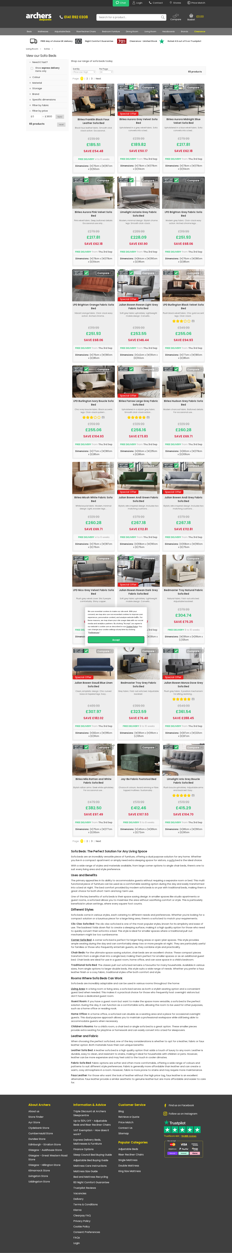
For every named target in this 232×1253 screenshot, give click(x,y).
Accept (116, 640)
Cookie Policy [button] (132, 626)
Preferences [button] (94, 633)
